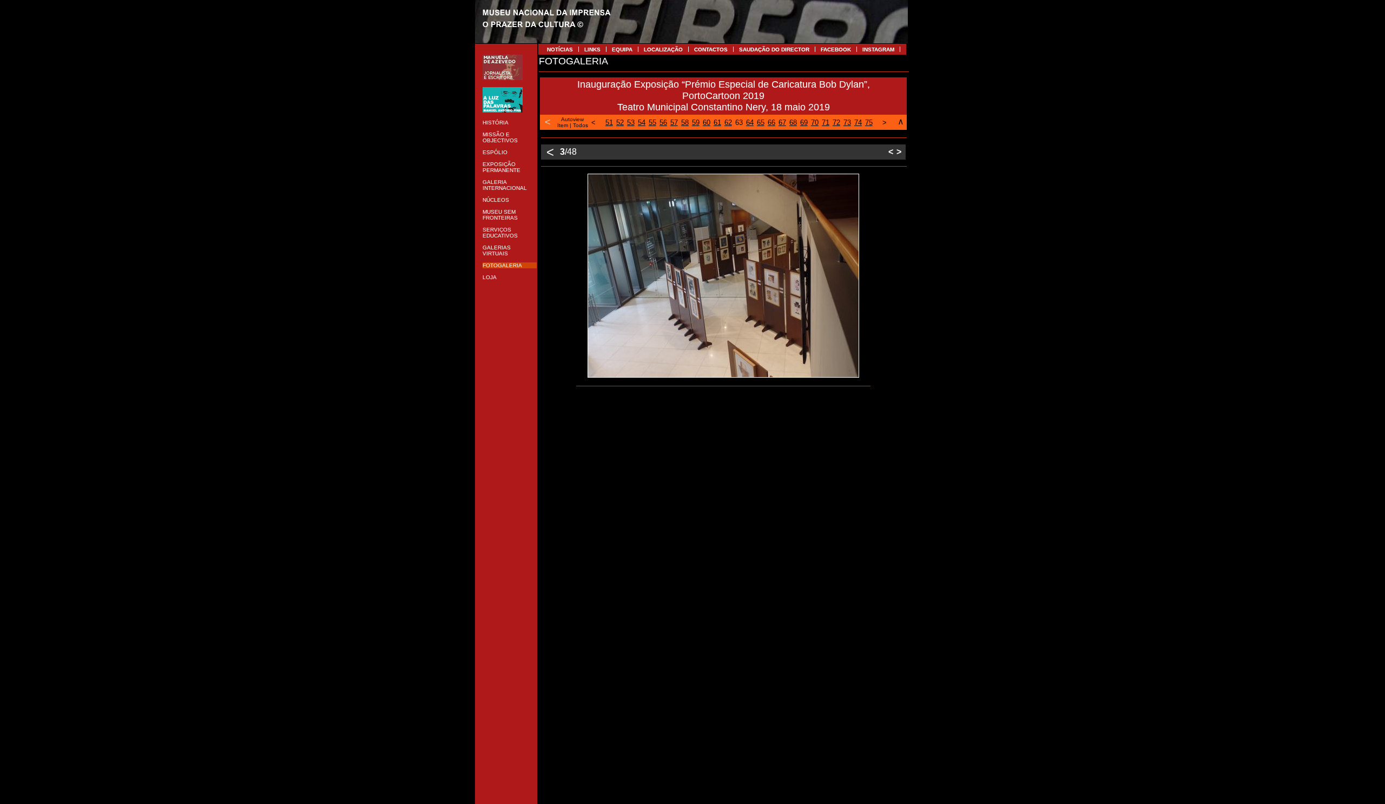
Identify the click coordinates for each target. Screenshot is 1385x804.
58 (685, 122)
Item (562, 125)
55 (652, 122)
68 (793, 122)
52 (620, 122)
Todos (580, 125)
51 (609, 122)
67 (782, 122)
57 (674, 122)
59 (696, 122)
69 (804, 122)
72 (836, 122)
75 (869, 122)
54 (641, 122)
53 (631, 122)
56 (663, 122)
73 (847, 122)
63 (739, 122)
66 (771, 122)
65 (760, 122)
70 (815, 122)
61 (717, 122)
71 (825, 122)
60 (706, 122)
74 (858, 122)
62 (728, 122)
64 (750, 122)
